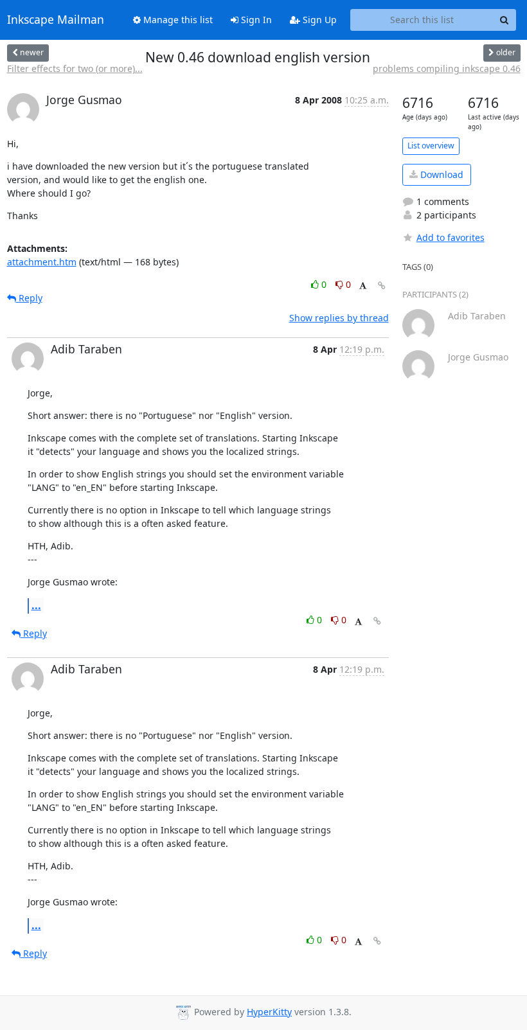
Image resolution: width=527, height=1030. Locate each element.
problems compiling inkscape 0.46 (447, 68)
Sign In (255, 19)
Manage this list (177, 19)
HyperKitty (269, 1012)
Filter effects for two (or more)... (75, 68)
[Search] (504, 20)
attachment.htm (41, 262)
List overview (430, 145)
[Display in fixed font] (362, 286)
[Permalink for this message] (382, 285)
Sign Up (318, 19)
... (36, 605)
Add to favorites (450, 237)
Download (440, 174)
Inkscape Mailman (55, 20)
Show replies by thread (339, 318)
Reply (29, 298)
